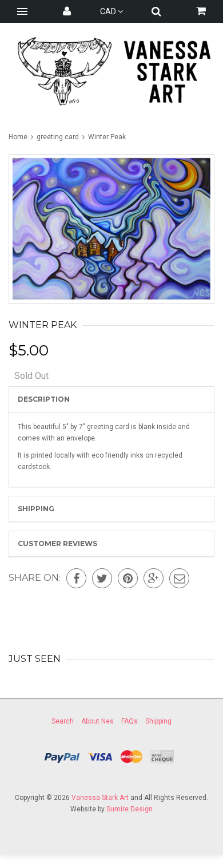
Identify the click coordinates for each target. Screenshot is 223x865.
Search (62, 721)
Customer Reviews (57, 543)
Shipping (36, 508)
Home (19, 137)
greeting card (58, 137)
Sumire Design (129, 809)
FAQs (129, 721)
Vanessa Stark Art (100, 798)
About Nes (97, 721)
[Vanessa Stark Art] (111, 71)
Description (44, 399)
